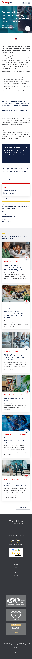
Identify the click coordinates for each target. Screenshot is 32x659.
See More (23, 507)
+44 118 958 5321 (9, 193)
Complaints (16, 652)
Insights (16, 567)
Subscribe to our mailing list (16, 535)
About (16, 570)
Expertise (16, 564)
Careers (16, 572)
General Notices (17, 651)
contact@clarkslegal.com (11, 190)
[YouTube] (18, 541)
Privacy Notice (25, 651)
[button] (16, 552)
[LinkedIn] (13, 541)
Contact (16, 575)
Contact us (16, 529)
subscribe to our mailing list (14, 159)
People (16, 562)
